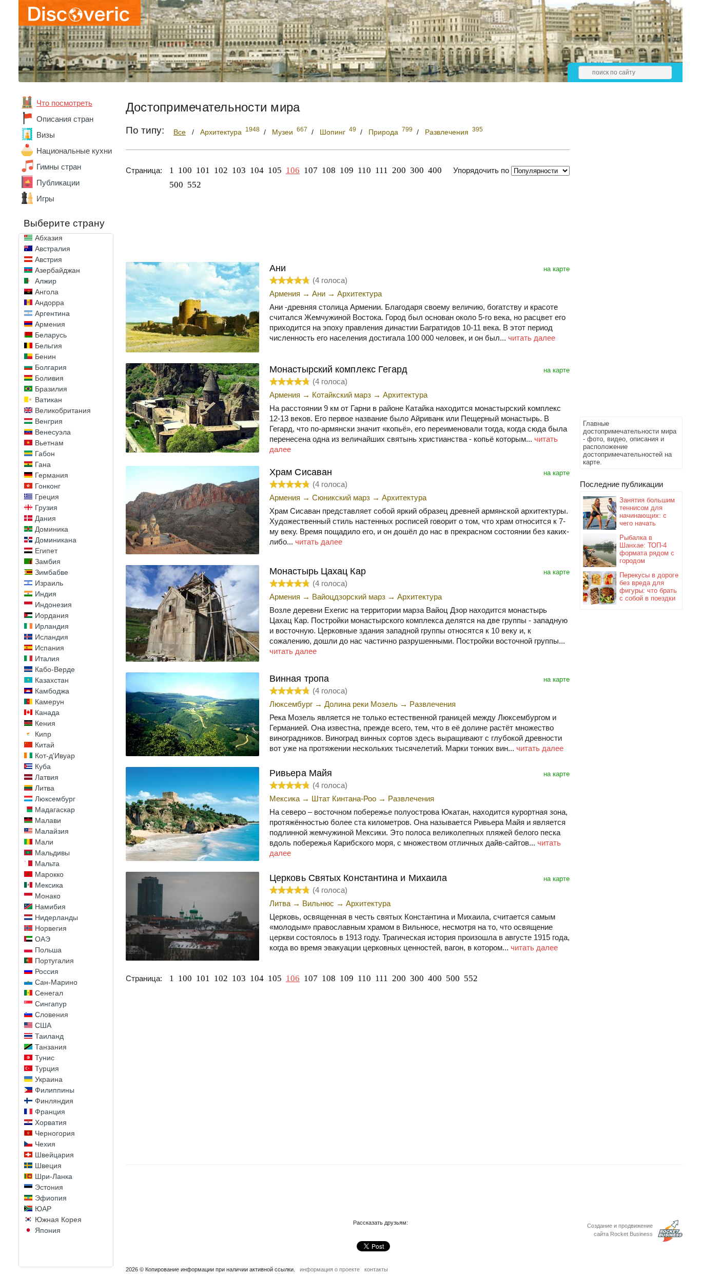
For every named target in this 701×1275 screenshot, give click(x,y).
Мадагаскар (55, 809)
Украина (49, 1079)
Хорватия (51, 1122)
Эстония (49, 1187)
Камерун (49, 702)
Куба (43, 766)
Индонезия (53, 605)
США (43, 1025)
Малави (48, 820)
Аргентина (52, 313)
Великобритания (63, 410)
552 (194, 185)
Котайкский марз (341, 394)
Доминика (51, 529)
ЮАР (43, 1209)
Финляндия (54, 1101)
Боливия (49, 378)
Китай (44, 745)
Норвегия (51, 928)
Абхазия (49, 238)
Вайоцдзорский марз (348, 596)
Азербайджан (57, 270)
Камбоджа (52, 691)
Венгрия (49, 421)
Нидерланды (56, 917)
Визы (45, 134)
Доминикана (55, 540)
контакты (376, 1269)
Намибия (50, 907)
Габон (45, 453)
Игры (45, 198)
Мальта (47, 863)
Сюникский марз (341, 497)
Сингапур (51, 1004)
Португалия (54, 961)
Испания (49, 648)
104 (257, 170)
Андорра (49, 302)
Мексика (49, 885)
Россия (47, 971)
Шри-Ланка (53, 1176)
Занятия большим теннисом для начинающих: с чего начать (647, 511)
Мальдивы (52, 853)
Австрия (48, 259)
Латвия (47, 777)
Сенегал (49, 993)
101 (203, 170)
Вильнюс (318, 903)
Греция (47, 497)
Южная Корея (58, 1219)
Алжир (45, 281)
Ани (318, 293)
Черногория (55, 1133)
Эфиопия (51, 1198)
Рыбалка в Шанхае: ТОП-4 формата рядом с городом (646, 549)
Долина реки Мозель (361, 704)
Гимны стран (58, 166)
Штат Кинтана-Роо (343, 798)
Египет (46, 551)
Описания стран (64, 119)
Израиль (49, 583)
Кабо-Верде (55, 669)
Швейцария (54, 1155)
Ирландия (52, 626)
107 (311, 170)
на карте (556, 269)
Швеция (48, 1165)
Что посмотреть (64, 103)
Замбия (48, 561)
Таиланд (49, 1036)
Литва (44, 788)
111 (381, 170)
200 (399, 170)
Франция (50, 1112)
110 (364, 170)
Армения (50, 324)
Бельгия (48, 346)
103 (239, 170)
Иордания (52, 615)
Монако (48, 896)
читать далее (531, 337)
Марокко (49, 874)
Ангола (47, 292)
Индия (45, 594)
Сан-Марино (56, 982)
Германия (51, 475)
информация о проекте (330, 1269)
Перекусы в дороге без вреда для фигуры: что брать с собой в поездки (648, 586)
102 (221, 170)
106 (293, 170)
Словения (51, 1014)
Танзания (51, 1047)
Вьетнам (49, 443)
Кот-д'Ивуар (55, 756)
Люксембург (55, 799)
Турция (47, 1068)
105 (275, 170)
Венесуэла (53, 432)
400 (435, 170)
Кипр (43, 734)
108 (329, 170)
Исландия (51, 637)
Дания (45, 518)
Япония (48, 1230)
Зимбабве (51, 572)
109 (347, 170)
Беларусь (51, 335)
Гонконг (48, 486)
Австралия (52, 249)
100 (185, 170)
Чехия (45, 1144)
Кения (45, 723)
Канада (47, 712)
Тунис (44, 1058)
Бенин (45, 356)
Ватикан (48, 400)
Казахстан (52, 680)
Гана (43, 464)
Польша (48, 950)
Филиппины (54, 1090)
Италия (47, 658)
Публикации (58, 182)
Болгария (51, 367)
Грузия (46, 507)
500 (176, 185)
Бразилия (51, 389)
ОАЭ (42, 939)
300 (417, 170)
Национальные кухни (74, 150)
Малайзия (52, 831)
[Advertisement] (621, 260)
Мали (44, 842)
